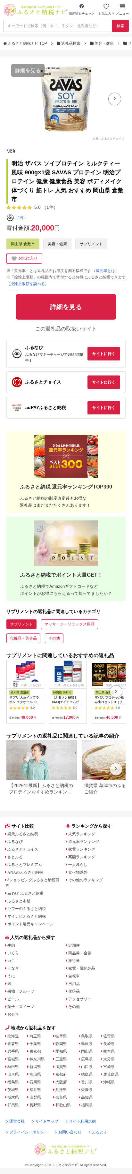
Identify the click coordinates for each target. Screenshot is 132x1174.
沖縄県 (109, 1082)
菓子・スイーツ (20, 1007)
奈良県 (61, 1097)
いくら (13, 953)
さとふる (15, 857)
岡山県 (87, 1051)
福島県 (13, 1082)
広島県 (87, 1059)
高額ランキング (81, 857)
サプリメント (91, 244)
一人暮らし (77, 865)
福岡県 (87, 1105)
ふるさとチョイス (22, 849)
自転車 (74, 976)
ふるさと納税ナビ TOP (27, 43)
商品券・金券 (79, 953)
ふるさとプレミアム (24, 865)
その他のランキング (85, 880)
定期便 (74, 945)
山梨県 (35, 1097)
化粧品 (74, 991)
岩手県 (13, 1051)
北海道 (13, 1036)
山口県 (87, 1067)
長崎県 (109, 1044)
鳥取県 (87, 1036)
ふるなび (15, 842)
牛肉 (11, 945)
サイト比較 (23, 826)
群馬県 (13, 1105)
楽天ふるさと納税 (22, 834)
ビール (13, 999)
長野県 (35, 1105)
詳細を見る (28, 70)
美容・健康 (104, 43)
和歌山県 (63, 1105)
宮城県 (13, 1059)
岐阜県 (61, 1036)
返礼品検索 (70, 43)
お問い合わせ (69, 1132)
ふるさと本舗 (18, 901)
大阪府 (61, 1082)
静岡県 (61, 1044)
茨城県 (13, 1090)
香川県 (87, 1082)
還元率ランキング (83, 842)
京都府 (61, 1074)
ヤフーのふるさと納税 (26, 909)
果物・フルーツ (20, 991)
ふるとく (99, 1132)
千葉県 (35, 1044)
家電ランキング (81, 849)
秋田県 (13, 1067)
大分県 (109, 1059)
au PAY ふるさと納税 (25, 893)
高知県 (87, 1097)
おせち (13, 1014)
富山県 (35, 1074)
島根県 (87, 1044)
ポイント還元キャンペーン (30, 924)
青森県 (13, 1044)
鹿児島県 (111, 1074)
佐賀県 (109, 1036)
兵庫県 (61, 1090)
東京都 (35, 1051)
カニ (11, 961)
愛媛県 (87, 1090)
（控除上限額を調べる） (27, 284)
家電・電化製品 (81, 968)
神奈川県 (37, 1059)
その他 (54, 638)
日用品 (74, 984)
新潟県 (35, 1067)
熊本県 (109, 1051)
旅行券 (74, 961)
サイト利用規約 (82, 1121)
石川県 (35, 1082)
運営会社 (17, 1121)
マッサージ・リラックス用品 (70, 624)
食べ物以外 (77, 872)
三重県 (61, 1059)
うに (11, 976)
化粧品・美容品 (23, 638)
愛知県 (61, 1051)
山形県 (13, 1074)
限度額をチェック (82, 13)
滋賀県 (61, 1067)
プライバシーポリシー (28, 1132)
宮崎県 (109, 1067)
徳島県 (87, 1074)
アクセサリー (79, 999)
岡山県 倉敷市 (23, 244)
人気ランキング (81, 834)
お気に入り (106, 13)
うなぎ (13, 968)
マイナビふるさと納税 (26, 916)
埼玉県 (35, 1036)
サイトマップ (46, 1121)
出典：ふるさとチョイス (108, 138)
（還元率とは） (105, 271)
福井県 (35, 1090)
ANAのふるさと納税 (25, 872)
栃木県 (13, 1097)
